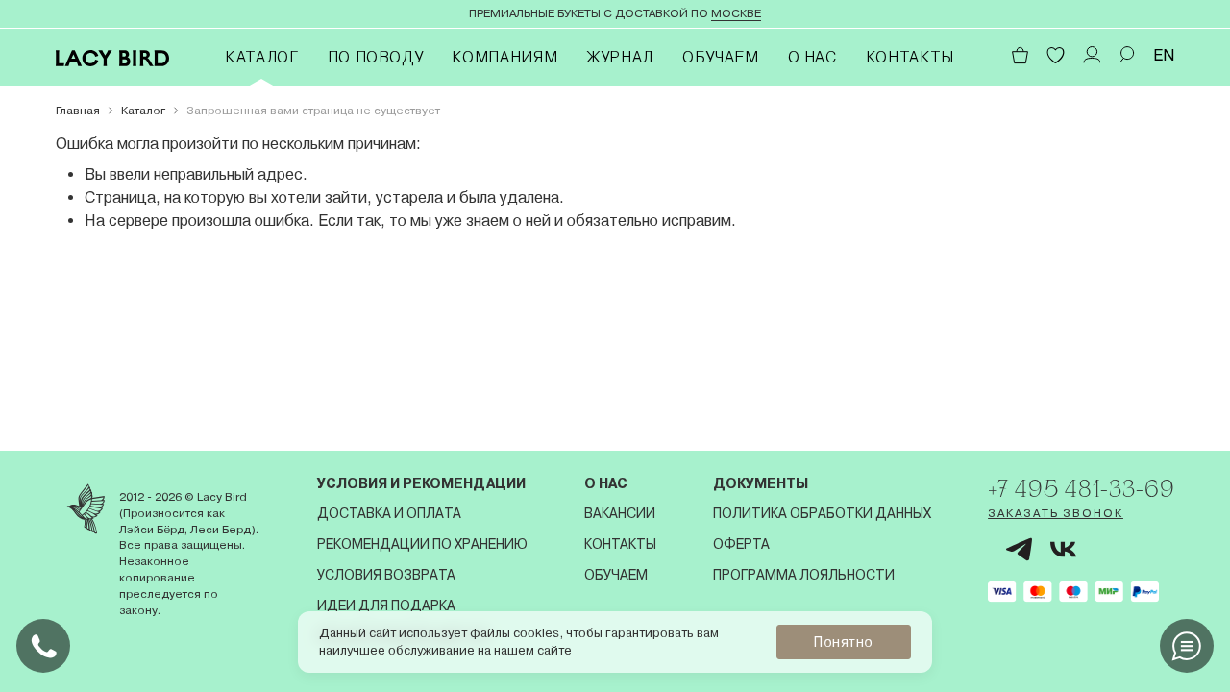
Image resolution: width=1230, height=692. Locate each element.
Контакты (910, 57)
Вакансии (619, 513)
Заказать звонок (1055, 513)
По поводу (376, 57)
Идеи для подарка (386, 605)
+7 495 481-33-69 (1081, 488)
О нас (812, 57)
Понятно (843, 642)
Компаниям (504, 57)
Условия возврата (386, 574)
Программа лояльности (804, 574)
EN (1164, 55)
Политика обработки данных (822, 513)
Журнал (619, 57)
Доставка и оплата (389, 513)
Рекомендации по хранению (422, 544)
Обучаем (720, 57)
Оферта (741, 544)
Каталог (261, 57)
